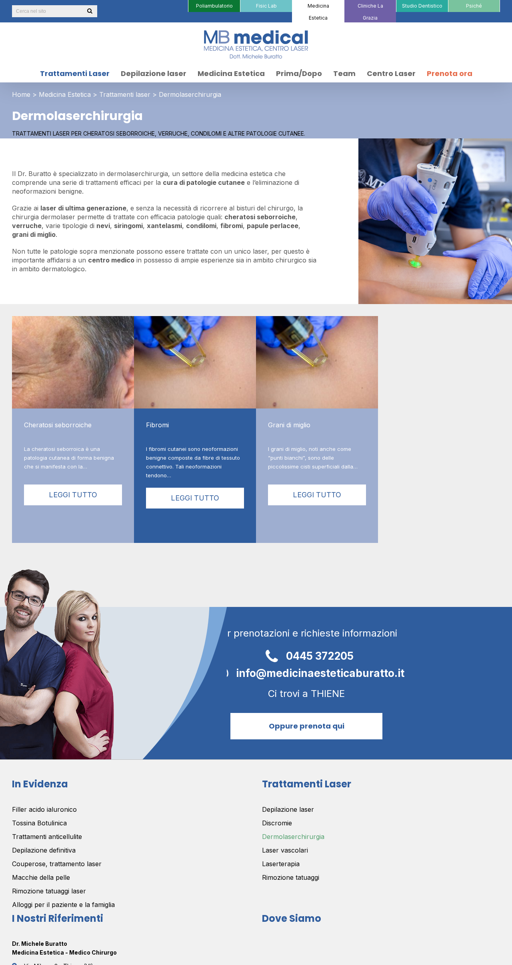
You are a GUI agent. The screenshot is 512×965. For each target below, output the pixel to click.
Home (21, 94)
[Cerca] (89, 11)
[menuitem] (214, 6)
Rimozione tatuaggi (290, 877)
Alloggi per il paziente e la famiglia (63, 905)
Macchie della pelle (41, 877)
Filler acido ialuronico (44, 809)
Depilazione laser (288, 809)
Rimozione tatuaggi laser (49, 891)
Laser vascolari (285, 850)
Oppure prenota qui (306, 726)
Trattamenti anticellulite (47, 837)
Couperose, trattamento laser (57, 864)
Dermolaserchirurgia (293, 837)
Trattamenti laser (124, 94)
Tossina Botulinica (39, 823)
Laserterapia (281, 864)
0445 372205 (320, 655)
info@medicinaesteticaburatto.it (320, 673)
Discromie (277, 823)
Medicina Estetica (65, 94)
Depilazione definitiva (44, 850)
